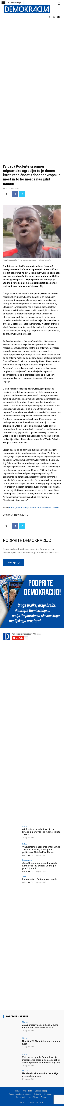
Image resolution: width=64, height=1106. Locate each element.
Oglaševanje (20, 1097)
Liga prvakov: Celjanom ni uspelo (39, 879)
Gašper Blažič (27, 855)
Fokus (24, 826)
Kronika (25, 1070)
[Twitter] (53, 17)
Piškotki (37, 1094)
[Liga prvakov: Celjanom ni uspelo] (11, 881)
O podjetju (27, 1091)
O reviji (17, 1091)
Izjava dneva (27, 860)
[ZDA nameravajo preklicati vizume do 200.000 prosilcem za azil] (11, 1027)
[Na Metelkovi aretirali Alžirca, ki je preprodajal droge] (11, 1076)
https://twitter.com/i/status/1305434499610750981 (34, 507)
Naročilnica (33, 1097)
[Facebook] (49, 17)
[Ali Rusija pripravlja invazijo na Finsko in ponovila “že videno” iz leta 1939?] (11, 832)
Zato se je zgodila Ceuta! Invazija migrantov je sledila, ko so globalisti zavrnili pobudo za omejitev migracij (41, 1060)
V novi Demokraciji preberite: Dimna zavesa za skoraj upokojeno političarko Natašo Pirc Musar (41, 850)
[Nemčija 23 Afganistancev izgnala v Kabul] (11, 1043)
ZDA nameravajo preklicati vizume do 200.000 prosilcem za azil (40, 1026)
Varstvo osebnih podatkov (20, 1094)
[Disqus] (32, 698)
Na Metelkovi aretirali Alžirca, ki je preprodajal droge (40, 1074)
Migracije (8, 184)
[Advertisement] (32, 90)
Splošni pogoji (41, 1091)
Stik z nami (48, 1094)
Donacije (45, 1097)
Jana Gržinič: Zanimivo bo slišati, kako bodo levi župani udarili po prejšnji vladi (39, 866)
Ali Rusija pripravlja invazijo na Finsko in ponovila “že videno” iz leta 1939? (41, 832)
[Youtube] (58, 17)
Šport (24, 876)
